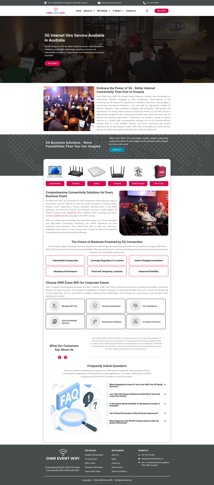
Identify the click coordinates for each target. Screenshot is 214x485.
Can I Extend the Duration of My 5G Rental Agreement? (133, 413)
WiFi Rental (102, 11)
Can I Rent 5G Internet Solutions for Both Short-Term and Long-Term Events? (134, 395)
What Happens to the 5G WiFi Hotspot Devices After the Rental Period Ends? (134, 422)
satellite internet (60, 216)
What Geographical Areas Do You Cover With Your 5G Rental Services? (136, 385)
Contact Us (131, 11)
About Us (88, 11)
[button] (147, 11)
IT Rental (117, 11)
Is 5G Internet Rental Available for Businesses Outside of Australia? (134, 404)
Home (78, 11)
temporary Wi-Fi (74, 213)
